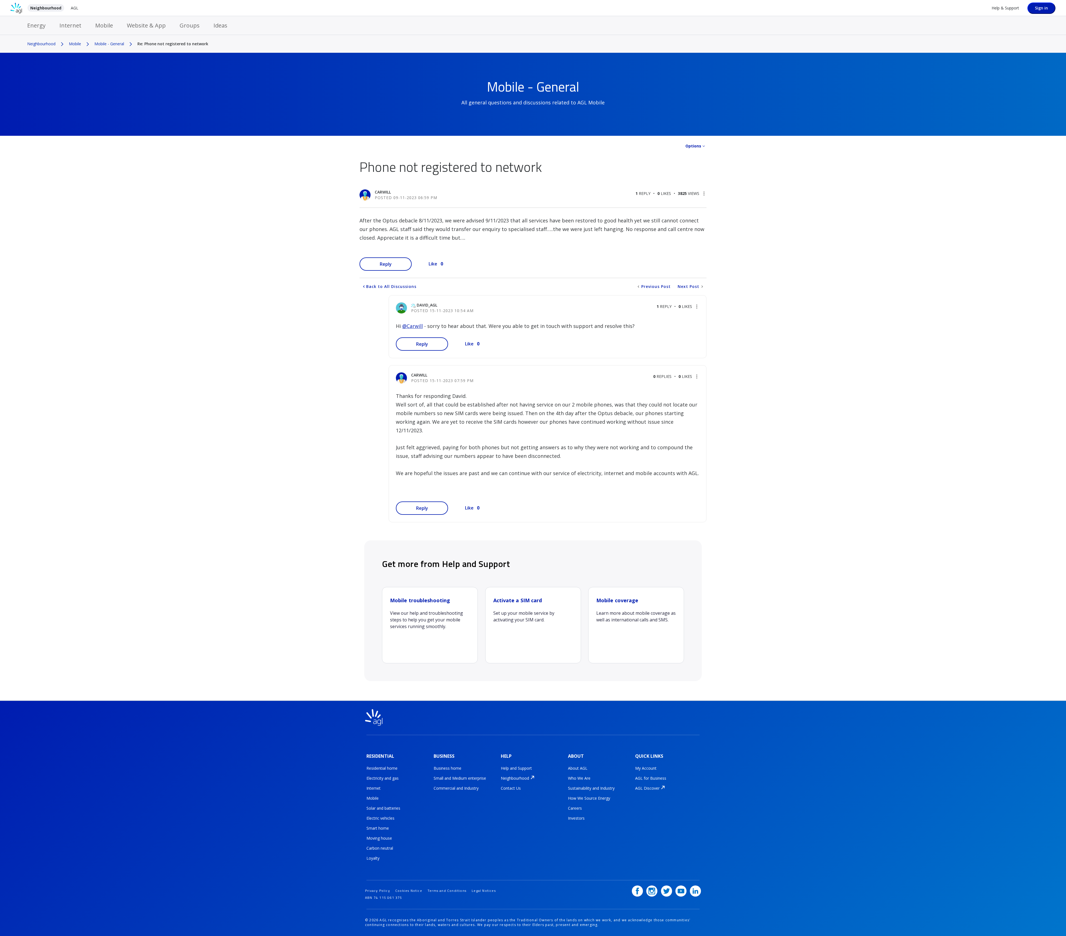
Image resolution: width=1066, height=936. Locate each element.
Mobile (104, 25)
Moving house (379, 838)
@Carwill (412, 326)
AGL (74, 8)
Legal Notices (484, 890)
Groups (190, 25)
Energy (36, 25)
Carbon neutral (379, 848)
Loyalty (372, 858)
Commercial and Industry (456, 788)
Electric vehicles (380, 818)
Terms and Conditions (447, 890)
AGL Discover (647, 788)
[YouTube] (681, 891)
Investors (576, 818)
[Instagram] (651, 891)
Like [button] (433, 264)
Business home (447, 768)
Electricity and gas (382, 778)
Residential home (382, 768)
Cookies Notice (408, 890)
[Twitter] (666, 891)
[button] (704, 193)
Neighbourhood (45, 8)
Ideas (220, 25)
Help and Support (516, 768)
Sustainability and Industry (591, 788)
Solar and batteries (383, 808)
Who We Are (579, 778)
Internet (70, 25)
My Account (646, 768)
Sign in (1041, 8)
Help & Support (1005, 8)
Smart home (377, 828)
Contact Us (511, 788)
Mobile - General (109, 43)
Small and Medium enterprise (460, 778)
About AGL (577, 768)
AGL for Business (650, 778)
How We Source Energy (589, 798)
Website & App (146, 25)
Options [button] (693, 146)
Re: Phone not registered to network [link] (172, 43)
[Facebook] (637, 891)
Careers (575, 808)
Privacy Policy (377, 890)
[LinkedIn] (695, 891)
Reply (386, 264)
